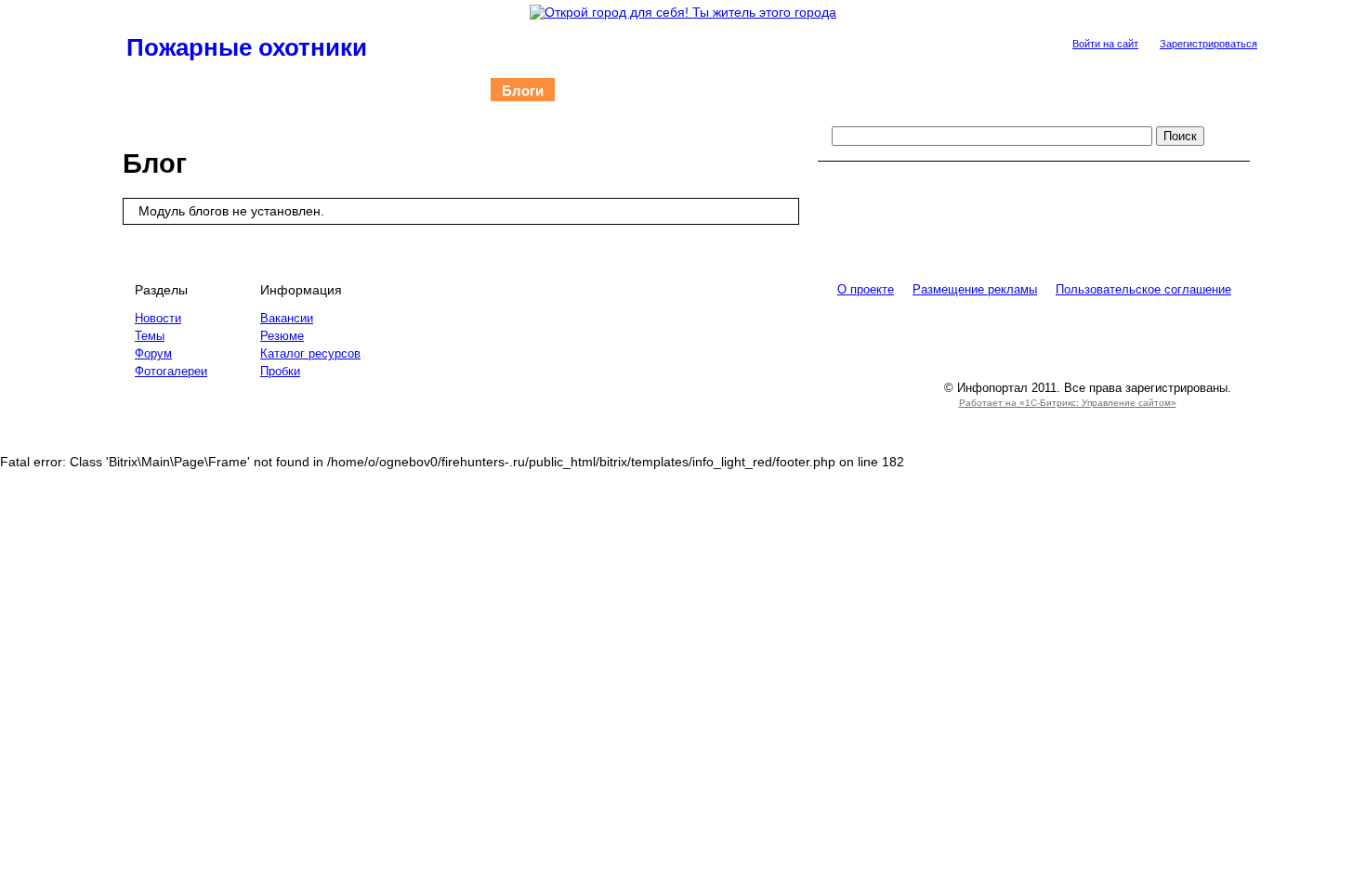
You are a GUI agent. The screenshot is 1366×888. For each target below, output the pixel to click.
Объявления (679, 90)
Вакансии (286, 318)
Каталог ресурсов (310, 353)
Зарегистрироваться (1208, 43)
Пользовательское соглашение (1143, 289)
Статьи (232, 90)
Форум (589, 90)
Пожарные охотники (246, 47)
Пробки (280, 371)
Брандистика (323, 90)
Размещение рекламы (975, 289)
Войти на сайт (1105, 43)
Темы (149, 336)
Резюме (282, 336)
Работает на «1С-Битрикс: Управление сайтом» (1067, 403)
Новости (158, 90)
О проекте (779, 90)
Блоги (523, 90)
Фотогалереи (434, 90)
